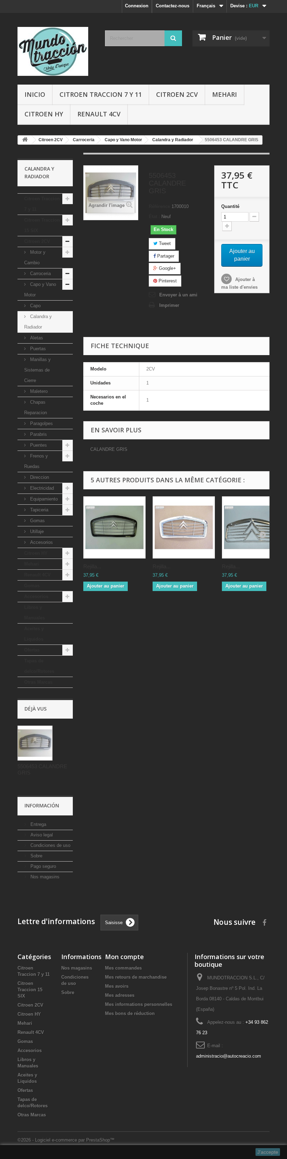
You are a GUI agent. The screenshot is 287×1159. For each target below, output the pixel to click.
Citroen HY (43, 114)
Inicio (34, 94)
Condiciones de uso (49, 845)
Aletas (36, 337)
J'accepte (267, 1152)
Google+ (167, 268)
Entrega (37, 824)
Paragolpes (41, 423)
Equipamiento (43, 499)
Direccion (39, 477)
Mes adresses (119, 995)
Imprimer (169, 305)
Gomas (37, 520)
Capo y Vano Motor (40, 289)
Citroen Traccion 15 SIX (42, 225)
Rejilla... (92, 566)
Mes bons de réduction (130, 1013)
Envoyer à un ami (178, 294)
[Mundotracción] (56, 51)
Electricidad (41, 488)
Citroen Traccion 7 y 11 (100, 94)
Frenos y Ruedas (36, 461)
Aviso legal (41, 834)
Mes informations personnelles (138, 1004)
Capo (35, 305)
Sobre (35, 855)
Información (41, 805)
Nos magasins (44, 876)
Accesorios (41, 542)
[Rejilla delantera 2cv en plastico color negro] (114, 527)
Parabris (38, 434)
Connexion (136, 5)
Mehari (224, 94)
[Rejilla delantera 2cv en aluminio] (253, 527)
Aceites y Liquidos (34, 634)
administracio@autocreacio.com (228, 1056)
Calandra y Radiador (38, 322)
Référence (159, 206)
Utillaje (36, 531)
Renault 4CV (98, 114)
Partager (165, 256)
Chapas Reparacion (35, 407)
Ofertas (32, 650)
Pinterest (167, 280)
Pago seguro (42, 866)
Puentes (38, 445)
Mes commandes (123, 968)
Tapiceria (38, 509)
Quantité (230, 206)
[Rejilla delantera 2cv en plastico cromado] (184, 527)
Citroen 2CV (177, 94)
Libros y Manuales (34, 612)
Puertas (37, 348)
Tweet (164, 243)
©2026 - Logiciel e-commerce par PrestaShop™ (66, 1140)
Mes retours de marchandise (136, 977)
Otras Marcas (38, 682)
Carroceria (40, 273)
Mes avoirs (116, 986)
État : (154, 216)
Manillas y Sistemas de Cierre (37, 370)
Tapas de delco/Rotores (39, 666)
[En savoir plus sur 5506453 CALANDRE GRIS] (35, 743)
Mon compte (124, 956)
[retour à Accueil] (24, 140)
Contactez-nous (172, 5)
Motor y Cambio (35, 257)
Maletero (38, 391)
